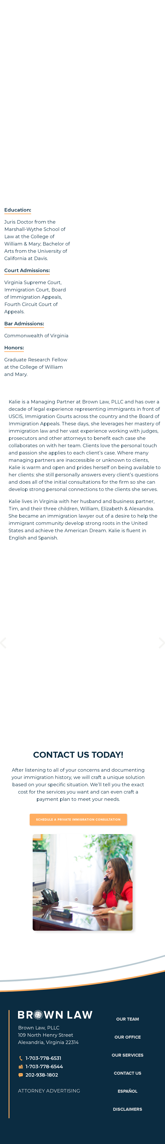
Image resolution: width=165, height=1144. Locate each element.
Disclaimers (127, 1109)
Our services (128, 1055)
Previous (3, 643)
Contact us (127, 1073)
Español (128, 1091)
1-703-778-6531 (43, 1058)
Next (162, 643)
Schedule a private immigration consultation (78, 819)
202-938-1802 (42, 1075)
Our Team (127, 1019)
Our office (128, 1037)
